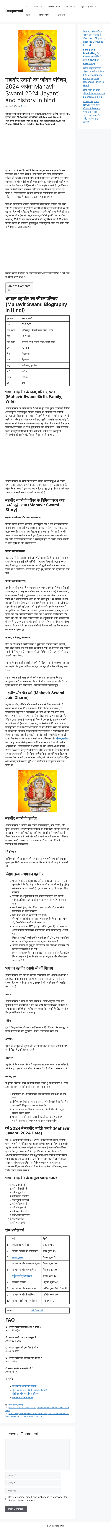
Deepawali (14, 11)
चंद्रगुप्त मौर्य (62, 738)
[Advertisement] (37, 148)
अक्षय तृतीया (17, 1257)
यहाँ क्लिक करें (37, 1310)
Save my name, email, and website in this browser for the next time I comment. (37, 1499)
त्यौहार (20, 1405)
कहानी (28, 15)
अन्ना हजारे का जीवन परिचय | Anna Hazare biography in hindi (94, 93)
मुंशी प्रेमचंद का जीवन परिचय (25, 1393)
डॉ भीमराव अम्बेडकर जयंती (24, 1386)
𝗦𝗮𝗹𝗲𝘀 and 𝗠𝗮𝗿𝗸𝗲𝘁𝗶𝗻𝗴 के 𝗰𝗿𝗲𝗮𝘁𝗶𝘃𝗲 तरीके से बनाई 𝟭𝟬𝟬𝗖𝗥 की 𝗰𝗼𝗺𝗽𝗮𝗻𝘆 (92, 56)
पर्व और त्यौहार (44, 15)
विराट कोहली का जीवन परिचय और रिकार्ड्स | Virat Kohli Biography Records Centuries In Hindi (94, 38)
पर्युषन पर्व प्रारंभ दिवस (22, 1276)
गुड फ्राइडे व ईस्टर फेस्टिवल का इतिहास (31, 1389)
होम (27, 6)
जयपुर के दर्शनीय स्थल (22, 1397)
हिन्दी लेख (61, 15)
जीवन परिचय (13, 1405)
